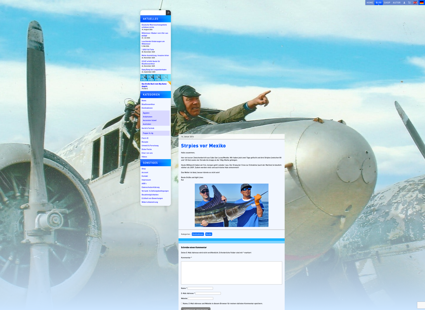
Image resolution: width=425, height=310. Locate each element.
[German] (421, 2)
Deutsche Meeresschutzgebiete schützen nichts (154, 26)
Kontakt (145, 176)
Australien (147, 124)
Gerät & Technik (148, 128)
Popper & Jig (148, 133)
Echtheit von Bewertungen (152, 198)
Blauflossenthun (148, 104)
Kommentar (186, 257)
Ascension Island (149, 120)
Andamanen (147, 116)
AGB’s (144, 183)
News (144, 100)
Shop (387, 2)
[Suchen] (168, 12)
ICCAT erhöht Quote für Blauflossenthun (151, 62)
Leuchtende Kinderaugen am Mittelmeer (153, 42)
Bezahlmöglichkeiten (150, 194)
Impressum (146, 180)
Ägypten (146, 113)
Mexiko (209, 234)
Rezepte (145, 142)
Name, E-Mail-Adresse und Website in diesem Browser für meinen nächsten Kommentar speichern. (223, 303)
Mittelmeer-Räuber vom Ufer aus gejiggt (155, 34)
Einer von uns (147, 153)
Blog (379, 2)
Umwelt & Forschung (150, 145)
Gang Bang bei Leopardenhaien (154, 69)
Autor (397, 2)
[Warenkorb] (409, 2)
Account (145, 172)
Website (184, 298)
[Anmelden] (404, 2)
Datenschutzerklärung (150, 187)
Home (370, 2)
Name (184, 288)
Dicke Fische (147, 149)
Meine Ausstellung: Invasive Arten (155, 55)
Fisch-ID (145, 138)
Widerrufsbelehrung (150, 202)
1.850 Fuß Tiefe (148, 49)
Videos (144, 156)
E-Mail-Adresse (188, 293)
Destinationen (197, 234)
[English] (415, 2)
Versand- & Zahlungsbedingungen (155, 191)
